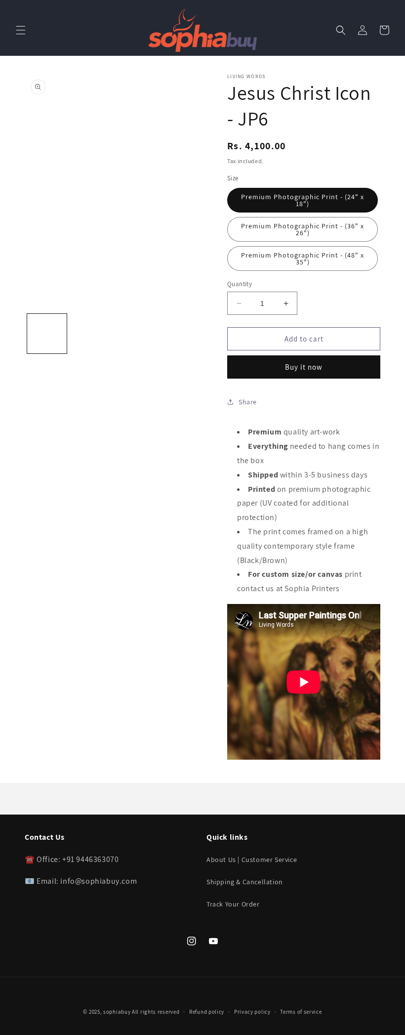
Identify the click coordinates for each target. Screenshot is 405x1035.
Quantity (239, 284)
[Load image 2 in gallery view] (91, 333)
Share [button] (248, 401)
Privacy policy (252, 1011)
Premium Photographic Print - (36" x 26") (302, 229)
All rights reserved (155, 1011)
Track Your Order (233, 904)
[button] (21, 30)
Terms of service (301, 1011)
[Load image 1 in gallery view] (47, 333)
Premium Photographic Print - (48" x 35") (302, 258)
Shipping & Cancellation (244, 881)
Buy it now (304, 367)
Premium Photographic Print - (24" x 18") (302, 200)
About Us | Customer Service (251, 859)
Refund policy (206, 1011)
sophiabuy (116, 1011)
